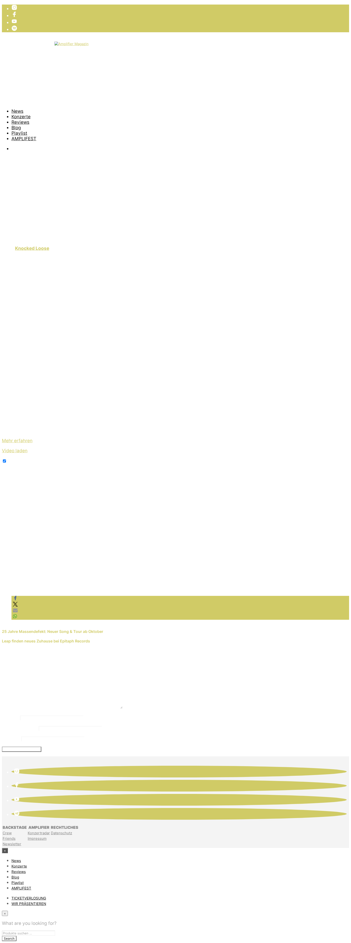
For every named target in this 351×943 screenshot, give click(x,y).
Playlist (19, 133)
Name (10, 717)
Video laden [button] (14, 450)
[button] (15, 599)
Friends (9, 838)
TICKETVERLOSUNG (32, 44)
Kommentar (16, 707)
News (17, 111)
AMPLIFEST (23, 138)
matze (13, 238)
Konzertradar (39, 833)
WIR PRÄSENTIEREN (32, 49)
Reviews (20, 122)
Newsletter (12, 844)
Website (11, 738)
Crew (7, 833)
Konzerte (21, 116)
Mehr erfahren (17, 440)
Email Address (19, 728)
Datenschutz (61, 833)
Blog (16, 127)
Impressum (37, 838)
